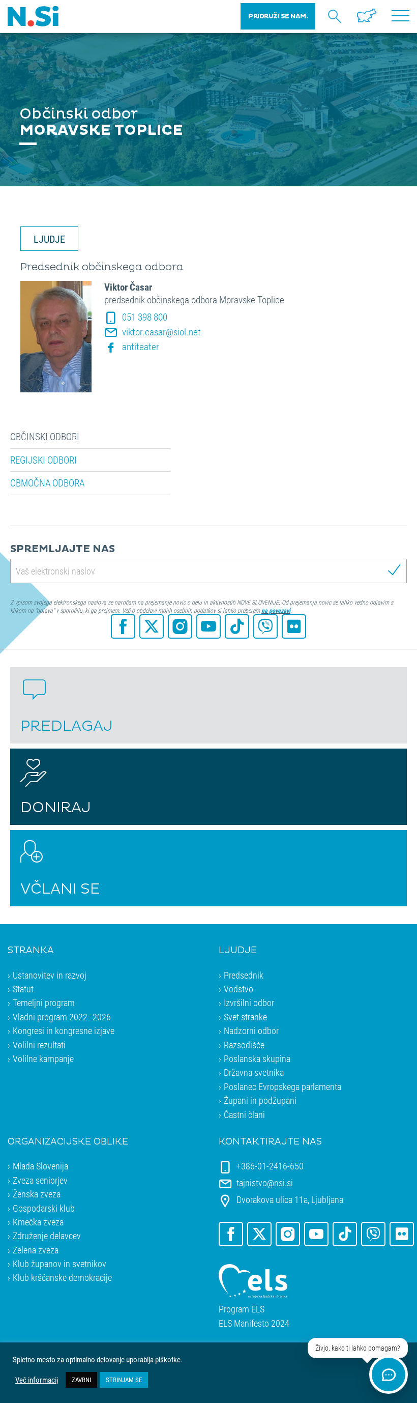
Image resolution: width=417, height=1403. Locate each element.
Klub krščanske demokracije (62, 1277)
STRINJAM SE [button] (124, 1379)
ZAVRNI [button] (81, 1379)
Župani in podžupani (260, 1100)
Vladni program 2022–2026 (62, 1017)
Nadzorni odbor (251, 1030)
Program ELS (241, 1309)
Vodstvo (238, 989)
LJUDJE (49, 238)
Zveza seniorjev (40, 1180)
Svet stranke (245, 1017)
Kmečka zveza (38, 1222)
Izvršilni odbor (249, 1002)
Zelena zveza (35, 1250)
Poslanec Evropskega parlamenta (282, 1086)
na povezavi (275, 610)
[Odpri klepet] (388, 1374)
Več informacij (36, 1380)
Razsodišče (244, 1045)
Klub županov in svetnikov (59, 1263)
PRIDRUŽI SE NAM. (278, 16)
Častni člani (244, 1114)
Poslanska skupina (257, 1058)
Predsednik (243, 975)
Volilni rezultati (39, 1045)
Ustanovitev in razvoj (49, 975)
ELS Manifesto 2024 (254, 1323)
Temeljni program (44, 1002)
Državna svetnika (254, 1072)
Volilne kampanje (43, 1058)
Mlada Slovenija (40, 1166)
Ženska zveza (37, 1194)
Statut (23, 989)
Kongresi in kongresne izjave (63, 1030)
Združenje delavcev (47, 1235)
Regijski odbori (43, 460)
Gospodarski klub (44, 1208)
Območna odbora (47, 483)
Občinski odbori (44, 437)
